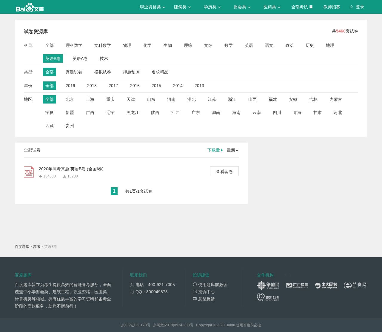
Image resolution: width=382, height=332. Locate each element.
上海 (90, 99)
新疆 (70, 112)
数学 (228, 45)
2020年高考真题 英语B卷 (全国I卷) (71, 168)
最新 (231, 150)
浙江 (232, 99)
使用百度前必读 (248, 325)
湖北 (191, 99)
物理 (127, 45)
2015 (156, 85)
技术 (104, 58)
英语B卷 (53, 58)
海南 (236, 112)
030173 (140, 325)
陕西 (155, 112)
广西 (90, 112)
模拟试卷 (102, 72)
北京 (70, 99)
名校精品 (160, 72)
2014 (178, 85)
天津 (131, 99)
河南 (171, 99)
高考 (36, 247)
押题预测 (131, 72)
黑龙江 (133, 112)
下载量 (213, 150)
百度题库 (22, 247)
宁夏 (49, 112)
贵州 (70, 125)
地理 (330, 45)
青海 (297, 112)
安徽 (293, 99)
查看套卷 (224, 171)
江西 (175, 112)
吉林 (313, 99)
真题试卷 (74, 72)
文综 (208, 45)
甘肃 (317, 112)
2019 (70, 85)
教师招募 (332, 6)
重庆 (110, 99)
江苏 (212, 99)
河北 (338, 112)
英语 (249, 45)
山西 (252, 99)
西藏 (49, 125)
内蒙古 (335, 99)
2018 (92, 85)
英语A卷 (80, 58)
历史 (310, 45)
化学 (147, 45)
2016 (135, 85)
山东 (151, 99)
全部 (49, 45)
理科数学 (74, 45)
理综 (188, 45)
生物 (168, 45)
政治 (289, 45)
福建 (273, 99)
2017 (113, 85)
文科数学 (102, 45)
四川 (277, 112)
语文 (269, 45)
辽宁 (110, 112)
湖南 (216, 112)
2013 (199, 85)
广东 (196, 112)
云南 (256, 112)
